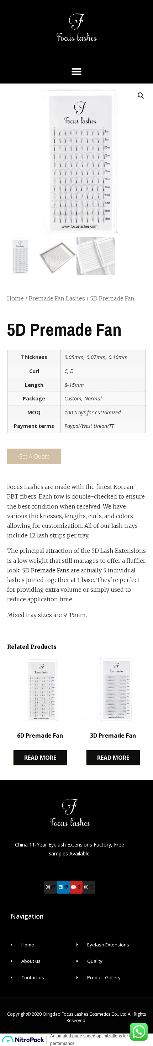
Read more (40, 758)
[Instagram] (50, 887)
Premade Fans (50, 570)
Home (15, 298)
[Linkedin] (63, 887)
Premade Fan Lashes (57, 298)
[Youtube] (76, 887)
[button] (77, 72)
